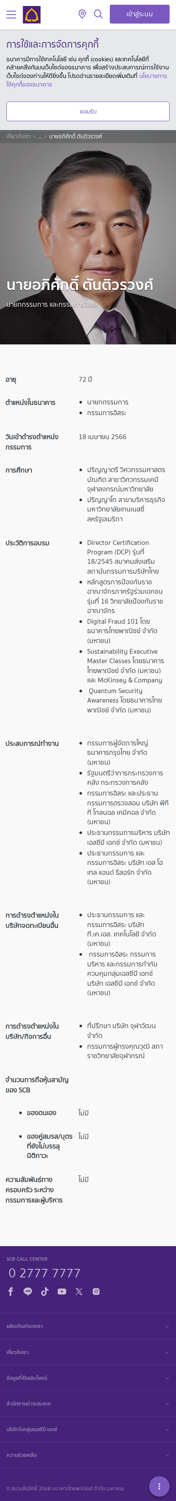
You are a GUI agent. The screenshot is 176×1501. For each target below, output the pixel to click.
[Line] (27, 1290)
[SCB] (32, 15)
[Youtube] (62, 1290)
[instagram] (96, 1290)
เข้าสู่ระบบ (139, 14)
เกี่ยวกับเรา (18, 136)
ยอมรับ (88, 111)
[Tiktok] (45, 1290)
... (40, 136)
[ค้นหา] (98, 14)
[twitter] (79, 1290)
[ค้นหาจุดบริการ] (82, 14)
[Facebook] (10, 1290)
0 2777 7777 (45, 1272)
